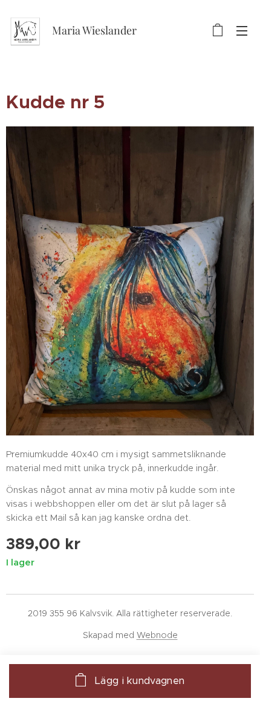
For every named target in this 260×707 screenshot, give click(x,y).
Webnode (157, 635)
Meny (242, 30)
